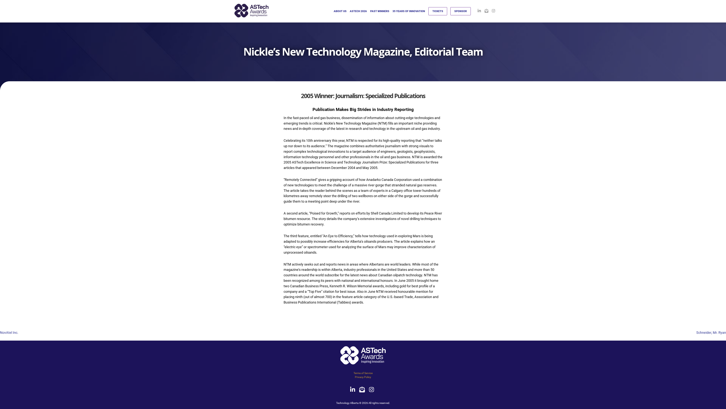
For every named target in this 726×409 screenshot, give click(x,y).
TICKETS (437, 11)
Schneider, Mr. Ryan (711, 333)
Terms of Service (363, 373)
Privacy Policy (363, 377)
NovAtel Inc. (9, 333)
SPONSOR (460, 11)
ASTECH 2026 (358, 11)
